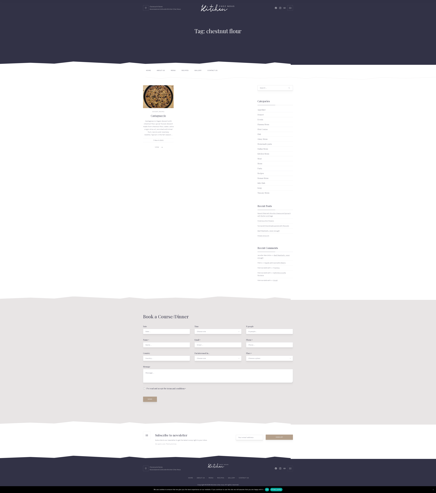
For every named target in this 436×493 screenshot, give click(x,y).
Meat (260, 158)
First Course (263, 129)
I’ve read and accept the (166, 388)
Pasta (260, 168)
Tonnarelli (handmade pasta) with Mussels (273, 226)
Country (146, 353)
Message (146, 366)
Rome (160, 7)
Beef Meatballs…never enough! (269, 231)
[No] (433, 489)
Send (150, 399)
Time (196, 326)
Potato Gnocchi (263, 236)
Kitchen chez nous (217, 485)
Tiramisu (276, 268)
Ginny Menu (263, 139)
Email (197, 340)
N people (250, 326)
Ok (267, 489)
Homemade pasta (265, 144)
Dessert (155, 111)
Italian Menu (263, 149)
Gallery (198, 70)
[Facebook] (276, 8)
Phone (249, 340)
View (157, 147)
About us (161, 70)
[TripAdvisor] (284, 8)
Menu (173, 70)
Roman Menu (263, 178)
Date (145, 326)
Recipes (185, 70)
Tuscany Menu (263, 193)
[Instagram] (280, 8)
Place (249, 353)
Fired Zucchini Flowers (266, 221)
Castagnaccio (158, 115)
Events (260, 119)
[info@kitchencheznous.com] (290, 8)
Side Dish (261, 183)
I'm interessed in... (202, 353)
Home (148, 70)
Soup (260, 188)
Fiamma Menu (263, 124)
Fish (259, 134)
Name (146, 340)
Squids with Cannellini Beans (275, 263)
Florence (153, 7)
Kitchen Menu (263, 154)
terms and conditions (176, 388)
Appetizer (262, 110)
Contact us (212, 70)
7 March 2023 (158, 140)
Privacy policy (276, 489)
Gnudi (275, 280)
